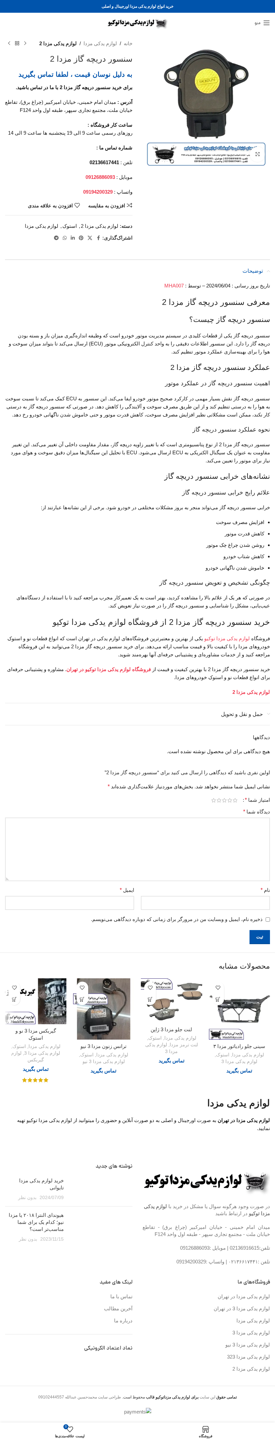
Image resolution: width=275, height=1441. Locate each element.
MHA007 (174, 285)
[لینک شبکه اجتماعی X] (90, 238)
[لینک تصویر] (207, 1180)
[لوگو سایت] (138, 22)
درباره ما (123, 1320)
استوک (69, 226)
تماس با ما (121, 1296)
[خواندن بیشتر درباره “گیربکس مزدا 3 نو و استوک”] (14, 999)
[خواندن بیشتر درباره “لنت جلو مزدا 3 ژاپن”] (150, 999)
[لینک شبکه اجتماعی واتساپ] (65, 238)
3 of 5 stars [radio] (224, 800)
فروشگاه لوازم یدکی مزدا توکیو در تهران (108, 669)
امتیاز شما (257, 800)
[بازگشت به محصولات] (17, 44)
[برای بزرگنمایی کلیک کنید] (257, 154)
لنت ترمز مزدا (184, 1044)
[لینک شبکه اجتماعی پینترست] (81, 238)
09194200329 (191, 1261)
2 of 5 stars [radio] (229, 800)
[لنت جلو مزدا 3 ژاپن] (171, 1000)
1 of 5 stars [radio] (235, 800)
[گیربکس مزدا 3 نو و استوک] (35, 1001)
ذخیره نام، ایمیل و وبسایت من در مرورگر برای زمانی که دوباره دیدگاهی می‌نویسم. (177, 919)
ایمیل (127, 890)
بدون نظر (27, 1197)
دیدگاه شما (256, 811)
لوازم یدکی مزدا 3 (239, 1061)
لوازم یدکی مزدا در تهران (244, 1296)
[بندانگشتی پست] (100, 1189)
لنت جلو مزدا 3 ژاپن (171, 1029)
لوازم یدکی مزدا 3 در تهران (242, 1308)
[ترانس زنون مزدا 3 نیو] (103, 1009)
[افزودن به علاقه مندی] (218, 987)
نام (265, 890)
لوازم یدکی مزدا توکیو (227, 638)
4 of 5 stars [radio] (219, 800)
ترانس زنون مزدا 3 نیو (103, 1046)
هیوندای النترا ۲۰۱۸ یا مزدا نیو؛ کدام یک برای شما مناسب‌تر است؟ (36, 1222)
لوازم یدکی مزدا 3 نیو (103, 1061)
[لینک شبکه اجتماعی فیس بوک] (98, 238)
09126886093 (195, 1248)
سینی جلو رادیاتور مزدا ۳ (239, 1046)
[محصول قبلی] (25, 44)
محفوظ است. (160, 1397)
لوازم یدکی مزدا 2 (58, 43)
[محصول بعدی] (9, 44)
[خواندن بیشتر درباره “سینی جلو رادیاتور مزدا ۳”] (218, 999)
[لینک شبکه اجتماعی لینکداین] (73, 238)
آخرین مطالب (118, 1308)
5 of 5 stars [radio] (213, 800)
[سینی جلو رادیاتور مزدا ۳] (239, 1009)
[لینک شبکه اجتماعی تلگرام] (56, 238)
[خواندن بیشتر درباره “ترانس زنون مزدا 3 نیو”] (82, 999)
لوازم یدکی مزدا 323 (248, 1357)
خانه (128, 43)
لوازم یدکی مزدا (100, 43)
